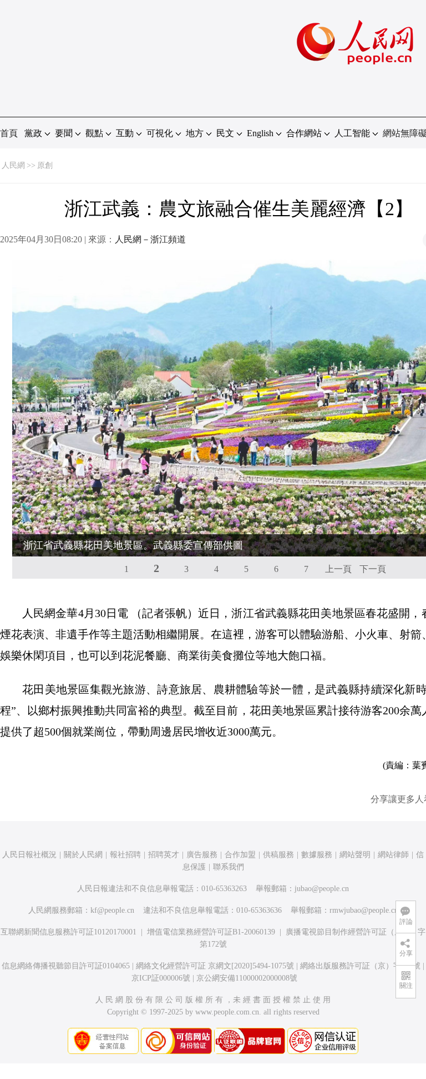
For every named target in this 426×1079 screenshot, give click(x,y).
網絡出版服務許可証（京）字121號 (360, 966)
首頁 (9, 133)
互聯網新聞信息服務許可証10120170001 (68, 932)
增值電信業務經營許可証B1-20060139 (211, 932)
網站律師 (393, 855)
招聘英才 (163, 855)
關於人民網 (83, 855)
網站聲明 (355, 855)
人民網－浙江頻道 (150, 239)
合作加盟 (240, 855)
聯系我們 (228, 867)
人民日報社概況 (29, 855)
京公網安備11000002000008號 (246, 978)
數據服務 (316, 855)
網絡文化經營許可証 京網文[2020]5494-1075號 (215, 966)
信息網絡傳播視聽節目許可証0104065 (66, 966)
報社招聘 (125, 855)
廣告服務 (201, 855)
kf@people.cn (112, 910)
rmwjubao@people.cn (363, 910)
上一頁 (338, 569)
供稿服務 (278, 855)
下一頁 (372, 569)
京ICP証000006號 (160, 978)
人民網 (13, 165)
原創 (45, 165)
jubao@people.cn (322, 888)
